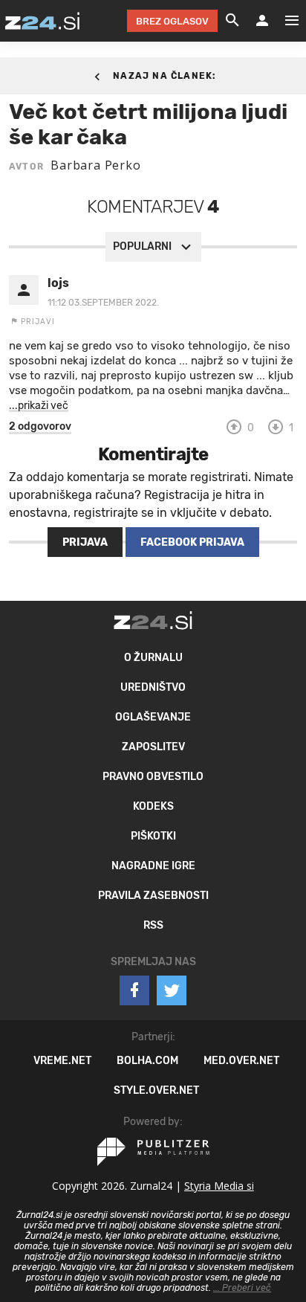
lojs (58, 283)
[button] (40, 427)
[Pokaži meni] (284, 21)
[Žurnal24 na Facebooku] (134, 990)
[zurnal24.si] (42, 21)
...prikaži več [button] (38, 405)
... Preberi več (242, 1288)
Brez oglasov (172, 21)
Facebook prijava (192, 542)
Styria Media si (219, 1186)
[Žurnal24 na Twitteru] (171, 990)
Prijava (85, 542)
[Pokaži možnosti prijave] (262, 21)
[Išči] (232, 21)
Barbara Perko (95, 165)
